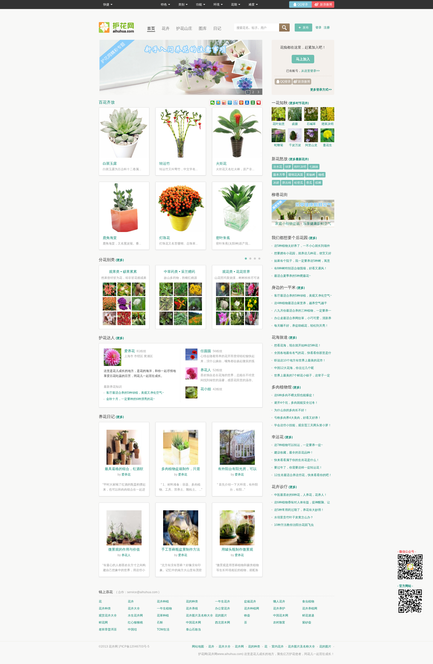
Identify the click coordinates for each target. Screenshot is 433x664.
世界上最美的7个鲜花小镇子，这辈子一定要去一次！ (301, 376)
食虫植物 (308, 601)
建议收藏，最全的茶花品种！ (293, 452)
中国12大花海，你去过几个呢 (294, 368)
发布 (306, 27)
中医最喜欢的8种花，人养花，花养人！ (300, 495)
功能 (199, 4)
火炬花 (221, 163)
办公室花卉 (222, 608)
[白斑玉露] (124, 133)
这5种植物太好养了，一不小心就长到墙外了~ (301, 247)
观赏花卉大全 (108, 615)
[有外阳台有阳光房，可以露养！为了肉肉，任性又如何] (237, 448)
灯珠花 (164, 238)
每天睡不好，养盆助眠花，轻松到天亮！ (301, 325)
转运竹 (164, 163)
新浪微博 (304, 81)
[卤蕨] (295, 114)
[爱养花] (112, 357)
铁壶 (247, 615)
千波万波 (295, 145)
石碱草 (311, 124)
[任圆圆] (191, 354)
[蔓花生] (327, 135)
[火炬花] (237, 133)
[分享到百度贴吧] (236, 103)
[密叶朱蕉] (237, 207)
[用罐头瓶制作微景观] (237, 528)
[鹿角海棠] (124, 207)
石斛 (160, 622)
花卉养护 (279, 608)
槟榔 (318, 182)
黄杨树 (310, 174)
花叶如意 (279, 124)
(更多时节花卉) (299, 103)
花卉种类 (105, 608)
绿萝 (288, 166)
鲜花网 (103, 622)
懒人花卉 (279, 601)
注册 (327, 27)
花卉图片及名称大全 (199, 615)
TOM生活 (163, 629)
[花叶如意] (278, 114)
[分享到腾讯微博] (230, 103)
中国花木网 (280, 615)
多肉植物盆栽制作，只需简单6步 (180, 469)
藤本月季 (279, 174)
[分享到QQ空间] (218, 103)
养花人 (205, 370)
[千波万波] (295, 135)
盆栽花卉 (250, 601)
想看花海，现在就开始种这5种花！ (297, 345)
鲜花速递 (308, 615)
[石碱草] (311, 114)
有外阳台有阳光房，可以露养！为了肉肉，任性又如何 (237, 469)
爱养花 (129, 351)
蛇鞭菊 (278, 145)
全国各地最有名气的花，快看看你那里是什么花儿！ (301, 354)
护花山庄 (184, 28)
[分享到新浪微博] (224, 103)
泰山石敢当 (193, 629)
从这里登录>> (310, 71)
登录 (318, 27)
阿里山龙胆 (311, 145)
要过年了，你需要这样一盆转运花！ (298, 467)
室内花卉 (278, 646)
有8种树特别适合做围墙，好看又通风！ (300, 268)
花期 (234, 4)
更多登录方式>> (321, 89)
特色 (164, 4)
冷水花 (277, 166)
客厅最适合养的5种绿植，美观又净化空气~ (135, 392)
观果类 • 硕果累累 (123, 272)
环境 (216, 4)
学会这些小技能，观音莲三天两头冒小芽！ (302, 425)
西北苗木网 (222, 622)
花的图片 (221, 615)
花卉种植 (163, 601)
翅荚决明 (327, 124)
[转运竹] (181, 133)
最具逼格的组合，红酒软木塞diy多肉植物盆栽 (124, 469)
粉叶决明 (300, 166)
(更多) (120, 260)
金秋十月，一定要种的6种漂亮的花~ (130, 399)
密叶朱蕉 (223, 238)
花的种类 (192, 601)
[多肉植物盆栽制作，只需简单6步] (181, 448)
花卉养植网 (309, 608)
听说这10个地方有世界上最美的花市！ (300, 360)
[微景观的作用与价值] (124, 528)
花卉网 (117, 27)
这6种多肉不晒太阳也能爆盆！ (294, 395)
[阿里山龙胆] (311, 135)
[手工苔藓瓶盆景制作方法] (181, 528)
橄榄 (321, 174)
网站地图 (198, 646)
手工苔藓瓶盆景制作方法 (180, 549)
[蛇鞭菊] (278, 135)
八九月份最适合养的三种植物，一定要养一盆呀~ (301, 311)
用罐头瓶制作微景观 (237, 549)
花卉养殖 (192, 608)
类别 (181, 4)
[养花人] (191, 373)
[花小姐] (191, 392)
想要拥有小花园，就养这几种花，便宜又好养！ (301, 254)
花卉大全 (134, 608)
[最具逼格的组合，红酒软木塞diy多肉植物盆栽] (124, 448)
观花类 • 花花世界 (236, 272)
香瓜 (309, 182)
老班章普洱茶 (108, 629)
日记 (217, 28)
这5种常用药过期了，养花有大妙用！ (299, 510)
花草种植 (163, 615)
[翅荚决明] (327, 114)
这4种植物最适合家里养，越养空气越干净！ (299, 304)
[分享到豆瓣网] (253, 103)
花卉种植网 (251, 608)
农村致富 (279, 622)
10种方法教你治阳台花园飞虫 (294, 525)
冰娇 (276, 182)
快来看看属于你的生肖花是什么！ (296, 460)
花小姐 (205, 389)
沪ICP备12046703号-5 (134, 646)
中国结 (132, 629)
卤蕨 (295, 124)
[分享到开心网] (241, 103)
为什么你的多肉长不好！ (290, 410)
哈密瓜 (298, 182)
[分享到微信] (212, 103)
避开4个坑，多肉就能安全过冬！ (296, 402)
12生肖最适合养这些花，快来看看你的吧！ (303, 475)
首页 (151, 28)
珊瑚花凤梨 (295, 174)
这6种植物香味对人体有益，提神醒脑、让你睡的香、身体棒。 (301, 503)
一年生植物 (164, 608)
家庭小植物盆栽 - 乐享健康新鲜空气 (303, 224)
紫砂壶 (306, 622)
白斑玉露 (110, 163)
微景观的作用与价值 (124, 549)
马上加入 (303, 59)
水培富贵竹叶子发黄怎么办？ (293, 517)
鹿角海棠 (110, 238)
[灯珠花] (181, 207)
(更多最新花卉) (299, 159)
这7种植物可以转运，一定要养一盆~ (298, 445)
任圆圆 (205, 351)
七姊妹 (313, 166)
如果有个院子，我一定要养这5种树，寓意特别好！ (301, 262)
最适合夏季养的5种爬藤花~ (292, 276)
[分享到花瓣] (259, 103)
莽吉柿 (286, 182)
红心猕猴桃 (135, 622)
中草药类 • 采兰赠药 (179, 272)
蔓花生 (327, 145)
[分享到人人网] (247, 103)
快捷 (106, 4)
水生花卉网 (135, 615)
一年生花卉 (222, 601)
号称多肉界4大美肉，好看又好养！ (297, 417)
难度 (252, 4)
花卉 (166, 28)
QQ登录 (285, 81)
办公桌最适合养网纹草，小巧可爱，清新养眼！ (301, 319)
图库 (203, 28)
